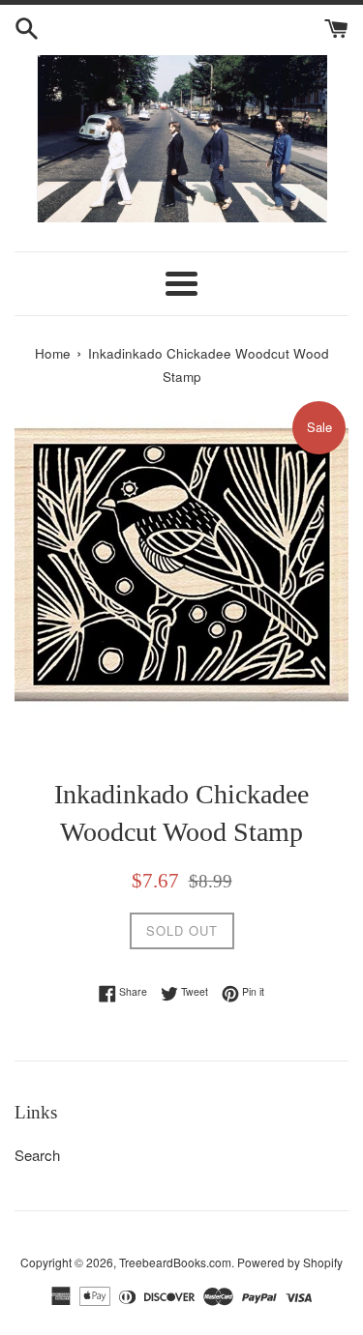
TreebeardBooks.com (175, 1262)
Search (37, 1155)
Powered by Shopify (290, 1262)
